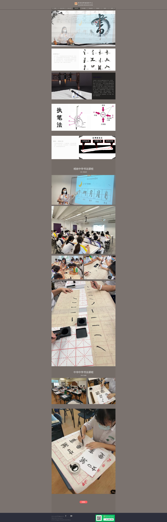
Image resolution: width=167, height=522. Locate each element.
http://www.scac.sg (58, 518)
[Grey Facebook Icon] (66, 516)
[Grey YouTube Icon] (71, 516)
